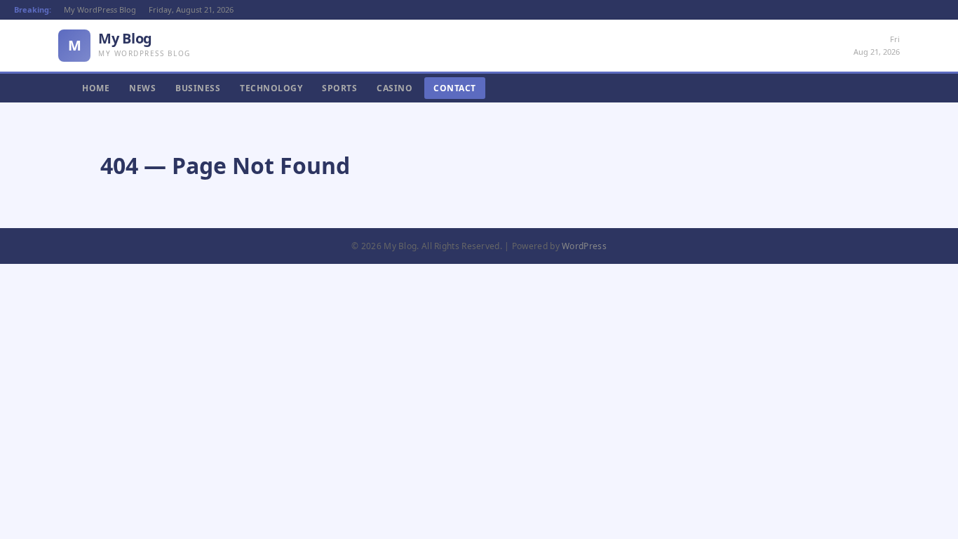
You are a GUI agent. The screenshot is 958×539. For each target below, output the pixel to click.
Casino (394, 88)
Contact (454, 88)
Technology (271, 88)
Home (95, 88)
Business (197, 88)
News (142, 88)
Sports (339, 88)
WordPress (584, 246)
